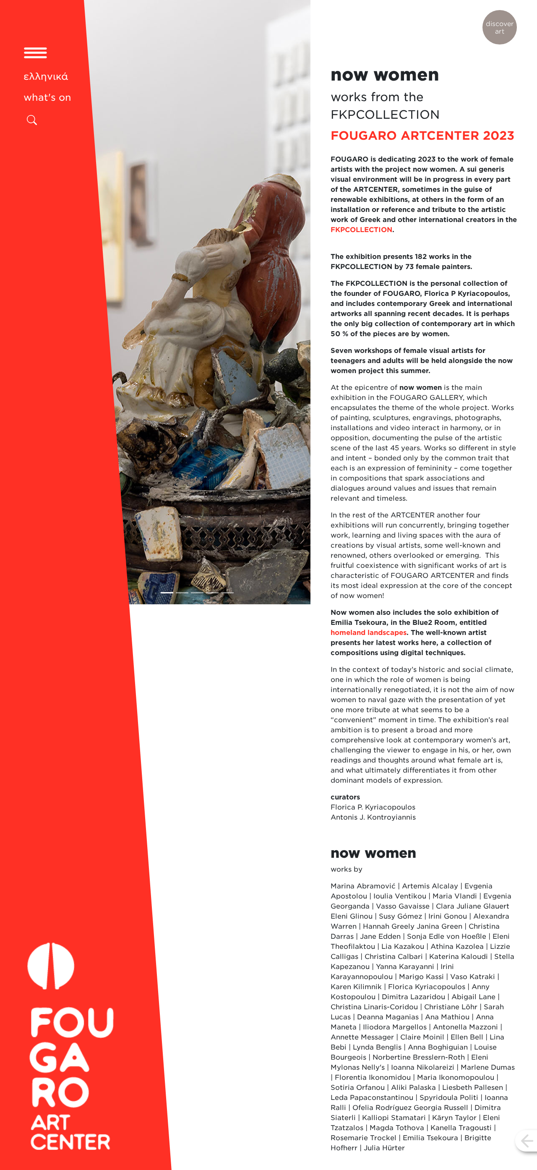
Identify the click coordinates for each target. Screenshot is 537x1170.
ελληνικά (45, 76)
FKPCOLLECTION (361, 230)
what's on (47, 97)
